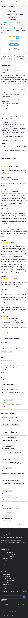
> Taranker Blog (5, 574)
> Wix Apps (4, 560)
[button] (25, 2)
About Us (13, 604)
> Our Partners (5, 582)
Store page (4, 6)
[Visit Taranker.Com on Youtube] (10, 616)
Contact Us (6, 604)
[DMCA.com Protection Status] (4, 600)
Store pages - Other (17, 348)
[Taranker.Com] (14, 1)
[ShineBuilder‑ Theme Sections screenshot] (7, 56)
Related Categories (8, 384)
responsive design (6, 420)
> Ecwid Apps (4, 562)
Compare (15, 48)
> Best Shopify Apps (6, 558)
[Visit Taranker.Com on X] (5, 616)
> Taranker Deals (5, 576)
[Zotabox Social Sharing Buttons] (14, 389)
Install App (14, 44)
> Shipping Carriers (6, 584)
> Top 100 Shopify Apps (7, 556)
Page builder (11, 6)
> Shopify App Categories (7, 578)
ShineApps (16, 17)
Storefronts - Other (7, 351)
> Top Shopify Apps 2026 (7, 552)
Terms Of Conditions (13, 607)
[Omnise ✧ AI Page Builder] (14, 437)
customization (17, 420)
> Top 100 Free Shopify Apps (8, 554)
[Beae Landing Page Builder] (14, 505)
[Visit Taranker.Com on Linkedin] (7, 616)
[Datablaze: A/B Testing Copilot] (14, 459)
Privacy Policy (21, 604)
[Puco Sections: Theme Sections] (14, 480)
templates (4, 417)
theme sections (13, 417)
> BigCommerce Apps (6, 565)
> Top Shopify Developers (8, 580)
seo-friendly (5, 424)
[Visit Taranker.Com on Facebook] (2, 616)
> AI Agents (4, 567)
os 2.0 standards (15, 424)
